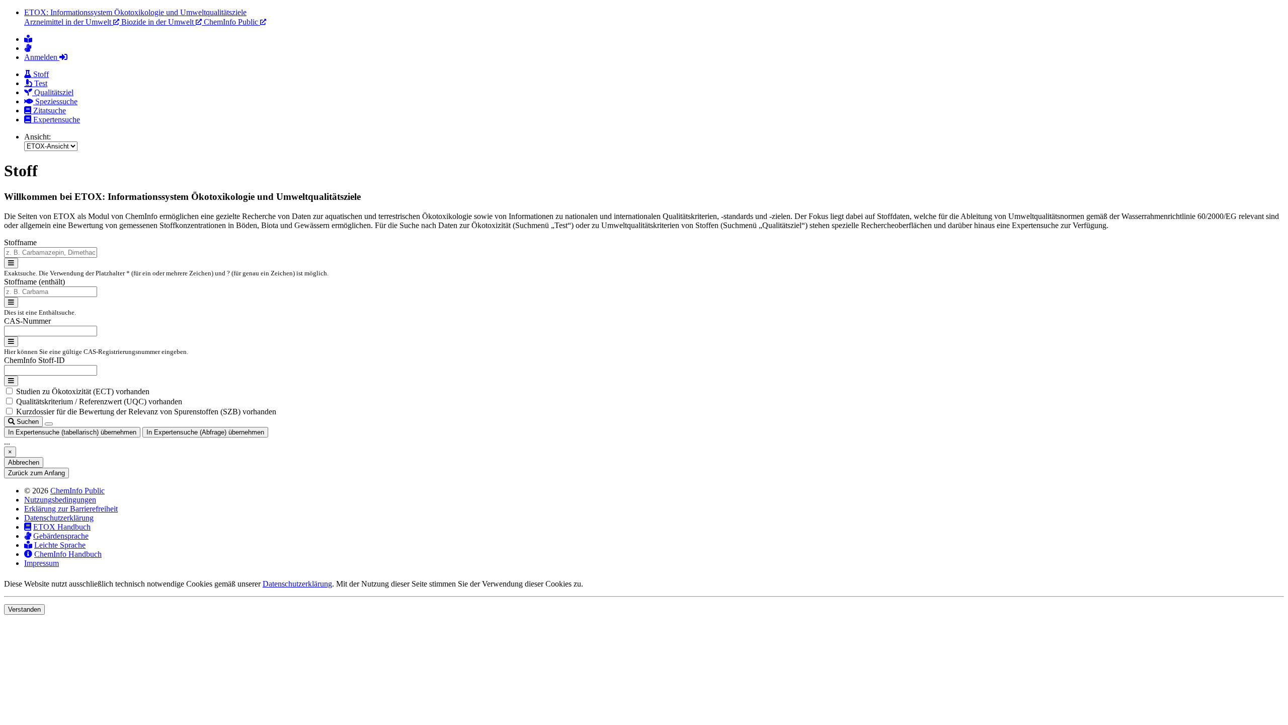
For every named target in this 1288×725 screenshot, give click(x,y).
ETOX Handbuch (62, 527)
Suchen (27, 421)
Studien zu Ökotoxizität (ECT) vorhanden (82, 391)
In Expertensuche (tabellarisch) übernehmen (72, 432)
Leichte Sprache (60, 545)
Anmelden (41, 57)
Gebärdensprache (61, 536)
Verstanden (24, 609)
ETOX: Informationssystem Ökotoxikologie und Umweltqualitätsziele (135, 12)
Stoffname (20, 242)
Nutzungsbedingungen (60, 499)
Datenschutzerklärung (59, 518)
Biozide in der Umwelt (158, 22)
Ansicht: (37, 136)
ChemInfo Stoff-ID (34, 360)
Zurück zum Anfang (36, 473)
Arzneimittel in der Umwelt (68, 22)
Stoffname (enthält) (34, 281)
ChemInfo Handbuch (68, 554)
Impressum (41, 563)
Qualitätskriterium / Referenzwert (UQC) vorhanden (99, 401)
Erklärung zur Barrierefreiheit (71, 508)
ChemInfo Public (232, 22)
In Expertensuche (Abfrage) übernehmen (205, 432)
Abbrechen (23, 462)
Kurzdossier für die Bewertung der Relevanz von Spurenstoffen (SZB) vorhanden (146, 411)
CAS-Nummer (27, 321)
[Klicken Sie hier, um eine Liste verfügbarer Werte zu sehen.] (11, 263)
